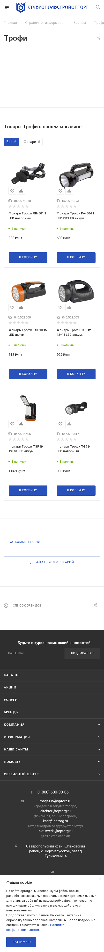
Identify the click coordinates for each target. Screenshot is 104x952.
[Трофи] (52, 72)
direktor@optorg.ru (55, 811)
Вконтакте (52, 872)
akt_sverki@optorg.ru (56, 831)
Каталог (12, 675)
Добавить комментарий (52, 562)
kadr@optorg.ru (55, 821)
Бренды (11, 712)
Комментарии (27, 542)
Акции (10, 687)
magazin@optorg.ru (55, 801)
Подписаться (83, 653)
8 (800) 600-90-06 (53, 792)
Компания (14, 724)
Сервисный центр (21, 774)
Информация (17, 737)
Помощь (12, 762)
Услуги (11, 700)
